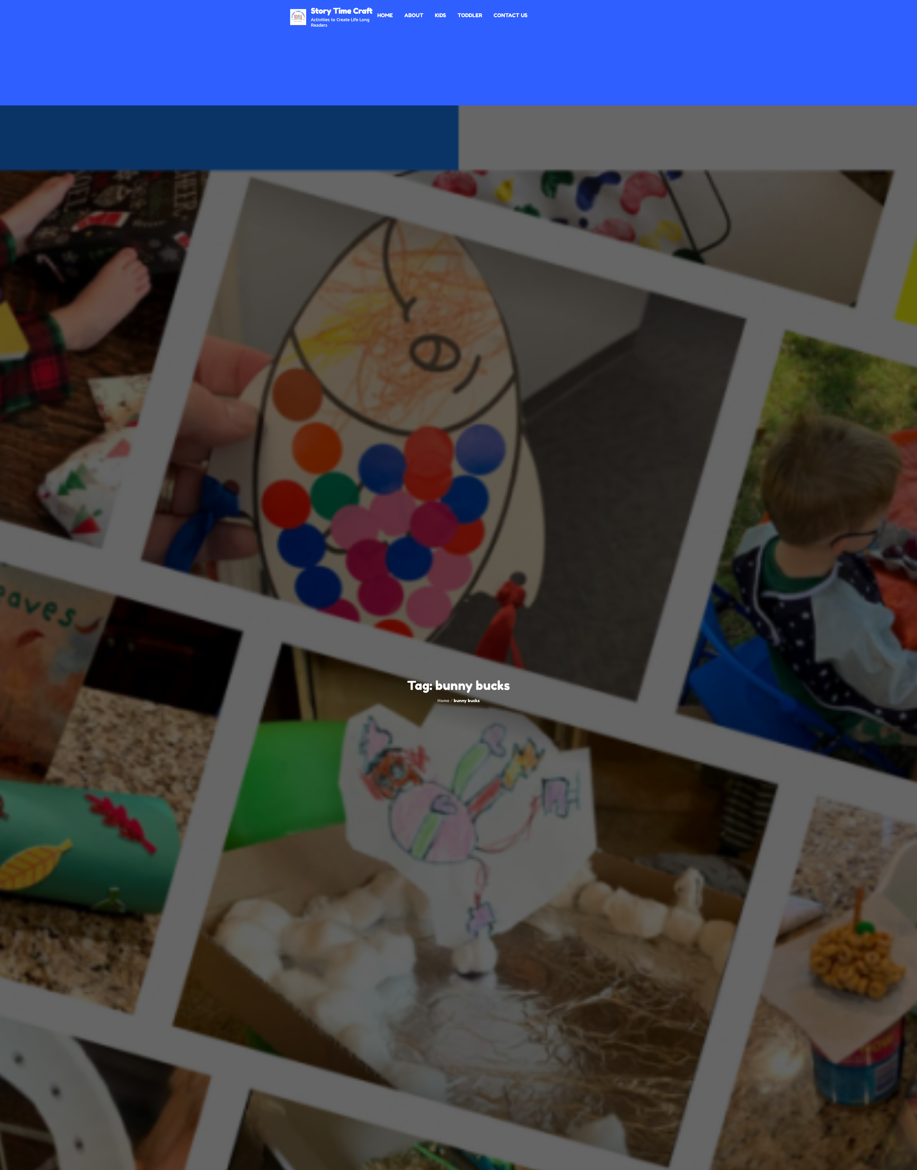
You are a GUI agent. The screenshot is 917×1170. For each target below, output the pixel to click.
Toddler (470, 15)
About (413, 15)
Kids (440, 15)
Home (385, 15)
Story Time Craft (342, 11)
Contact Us (511, 15)
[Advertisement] (458, 63)
